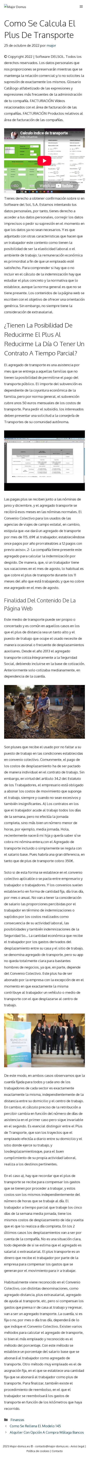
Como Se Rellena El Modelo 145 (35, 1426)
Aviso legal (77, 1446)
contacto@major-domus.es (52, 1446)
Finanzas (17, 1420)
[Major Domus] (15, 6)
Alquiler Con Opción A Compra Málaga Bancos (47, 1432)
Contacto (57, 1451)
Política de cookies (37, 1451)
